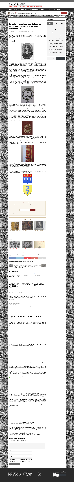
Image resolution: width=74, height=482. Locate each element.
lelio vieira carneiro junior (14, 303)
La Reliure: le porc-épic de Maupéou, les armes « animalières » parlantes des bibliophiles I (27, 250)
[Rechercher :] (59, 16)
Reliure (39, 471)
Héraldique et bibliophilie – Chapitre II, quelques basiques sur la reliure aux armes (25, 317)
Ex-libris (39, 474)
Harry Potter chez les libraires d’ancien (55, 38)
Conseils (39, 477)
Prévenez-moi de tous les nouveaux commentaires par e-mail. (21, 459)
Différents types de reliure (28, 31)
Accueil (10, 9)
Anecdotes (14, 261)
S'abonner (32, 209)
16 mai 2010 (12, 31)
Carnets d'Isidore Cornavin (27, 474)
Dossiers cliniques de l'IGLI (27, 471)
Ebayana (39, 473)
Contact (48, 9)
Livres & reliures (23, 9)
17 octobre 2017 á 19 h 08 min (13, 294)
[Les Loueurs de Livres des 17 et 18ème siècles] (27, 277)
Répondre (12, 299)
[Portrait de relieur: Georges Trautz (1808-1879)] (40, 277)
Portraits (16, 19)
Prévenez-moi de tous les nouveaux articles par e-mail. (20, 461)
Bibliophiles (22, 31)
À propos (42, 9)
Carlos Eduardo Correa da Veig (15, 292)
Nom (10, 450)
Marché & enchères (34, 9)
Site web (10, 456)
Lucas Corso (25, 472)
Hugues (17, 31)
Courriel (10, 453)
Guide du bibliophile (57, 9)
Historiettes (39, 476)
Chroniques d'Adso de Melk (27, 473)
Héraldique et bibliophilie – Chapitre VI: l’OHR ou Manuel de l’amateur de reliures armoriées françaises (39, 250)
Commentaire (11, 442)
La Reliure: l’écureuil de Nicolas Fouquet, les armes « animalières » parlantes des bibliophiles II (14, 250)
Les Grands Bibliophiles (27, 261)
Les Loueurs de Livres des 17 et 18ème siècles (27, 284)
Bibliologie (39, 472)
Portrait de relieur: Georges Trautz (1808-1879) (39, 284)
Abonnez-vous (61, 58)
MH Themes (27, 480)
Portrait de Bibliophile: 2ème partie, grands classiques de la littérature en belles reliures (14, 285)
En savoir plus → (10, 477)
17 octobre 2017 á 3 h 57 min (13, 304)
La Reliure (20, 261)
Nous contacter (55, 476)
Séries (15, 9)
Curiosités (39, 475)
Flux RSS (59, 476)
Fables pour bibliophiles (27, 475)
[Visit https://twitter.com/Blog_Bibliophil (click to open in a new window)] (65, 1)
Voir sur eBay (64, 13)
